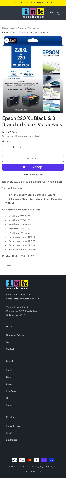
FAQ (8, 341)
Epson (9, 383)
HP (7, 397)
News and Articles (15, 334)
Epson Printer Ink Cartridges (25, 27)
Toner (9, 432)
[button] (6, 13)
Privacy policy (37, 466)
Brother (9, 369)
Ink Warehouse (22, 466)
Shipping (17, 136)
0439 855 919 (22, 294)
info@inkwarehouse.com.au (28, 298)
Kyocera (10, 404)
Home (5, 27)
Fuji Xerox (11, 390)
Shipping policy (34, 471)
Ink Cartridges (13, 425)
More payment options (33, 174)
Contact (10, 348)
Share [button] (8, 265)
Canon (9, 376)
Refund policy (51, 466)
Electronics (11, 439)
